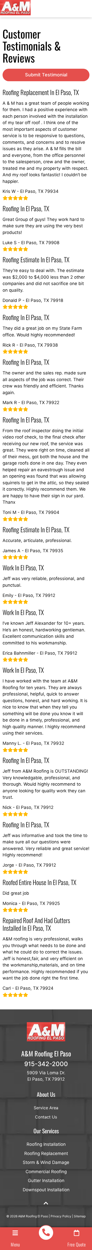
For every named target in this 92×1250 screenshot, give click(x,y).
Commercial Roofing (46, 1171)
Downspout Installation (46, 1189)
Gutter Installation (46, 1180)
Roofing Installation (46, 1144)
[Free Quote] (77, 1233)
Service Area (46, 1107)
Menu (15, 1244)
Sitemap (80, 1216)
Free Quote (76, 1244)
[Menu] (15, 1233)
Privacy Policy (61, 1216)
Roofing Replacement (46, 1153)
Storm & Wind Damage (46, 1162)
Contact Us (46, 1116)
